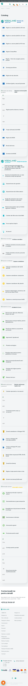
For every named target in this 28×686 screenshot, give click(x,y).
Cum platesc (4, 646)
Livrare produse (18, 617)
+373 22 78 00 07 (8, 602)
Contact (3, 630)
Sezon (2, 625)
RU (23, 4)
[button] (10, 4)
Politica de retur (5, 651)
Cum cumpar (4, 643)
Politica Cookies (5, 640)
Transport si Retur (5, 620)
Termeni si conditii (5, 634)
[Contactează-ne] (3, 683)
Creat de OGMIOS (14, 684)
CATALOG (3, 612)
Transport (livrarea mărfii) (7, 648)
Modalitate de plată (19, 615)
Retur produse (18, 620)
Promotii (3, 628)
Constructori (4, 623)
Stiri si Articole (4, 617)
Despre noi (4, 615)
